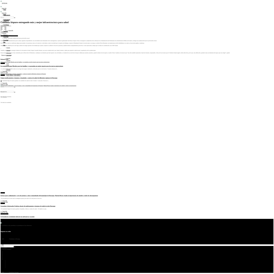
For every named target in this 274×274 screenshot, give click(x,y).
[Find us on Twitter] (1, 81)
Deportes (8, 60)
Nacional (8, 70)
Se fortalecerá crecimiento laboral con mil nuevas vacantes (17, 216)
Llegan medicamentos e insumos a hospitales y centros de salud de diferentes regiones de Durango (29, 78)
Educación (8, 262)
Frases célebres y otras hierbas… (13, 75)
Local (4, 255)
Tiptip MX (10, 30)
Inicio (4, 251)
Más (4, 259)
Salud (7, 264)
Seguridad (5, 258)
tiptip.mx (6, 239)
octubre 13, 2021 (4, 31)
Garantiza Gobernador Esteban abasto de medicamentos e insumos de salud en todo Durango (28, 206)
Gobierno (4, 33)
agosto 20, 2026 (4, 202)
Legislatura (5, 254)
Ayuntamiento (6, 15)
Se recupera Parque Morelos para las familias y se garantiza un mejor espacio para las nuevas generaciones (32, 66)
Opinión (8, 47)
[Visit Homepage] (4, 3)
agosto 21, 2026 (4, 72)
